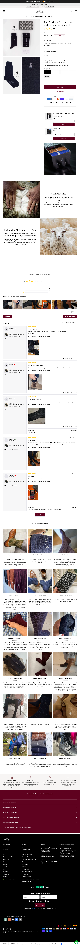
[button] (51, 29)
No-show (5, 871)
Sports (4, 869)
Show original (46, 336)
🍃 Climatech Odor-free (9, 879)
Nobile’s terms (35, 908)
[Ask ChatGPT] (5, 919)
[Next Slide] (75, 304)
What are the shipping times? (10, 822)
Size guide (47, 76)
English (4, 943)
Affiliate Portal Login (27, 881)
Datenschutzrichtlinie (27, 931)
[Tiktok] (7, 929)
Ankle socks (6, 874)
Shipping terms (25, 861)
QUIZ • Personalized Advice (29, 847)
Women (5, 876)
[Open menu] (5, 11)
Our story (24, 852)
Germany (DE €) (14, 943)
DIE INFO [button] (24, 844)
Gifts (4, 854)
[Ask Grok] (20, 919)
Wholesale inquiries (27, 871)
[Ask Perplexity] (13, 919)
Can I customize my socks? (10, 807)
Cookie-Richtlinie (17, 931)
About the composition (51, 51)
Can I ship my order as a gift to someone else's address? (17, 827)
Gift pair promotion (26, 876)
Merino (5, 864)
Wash (47, 55)
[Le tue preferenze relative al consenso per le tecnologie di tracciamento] (77, 943)
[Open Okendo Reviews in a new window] (71, 312)
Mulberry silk (6, 859)
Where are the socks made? (10, 812)
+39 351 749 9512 (49, 6)
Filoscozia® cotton (26, 857)
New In (5, 852)
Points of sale (25, 869)
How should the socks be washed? (11, 817)
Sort (63, 322)
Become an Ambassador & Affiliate (30, 879)
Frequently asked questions (29, 859)
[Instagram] (10, 929)
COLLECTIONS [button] (6, 844)
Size (54, 118)
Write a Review (71, 317)
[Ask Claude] (9, 919)
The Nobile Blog (26, 849)
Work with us (25, 874)
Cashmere (5, 861)
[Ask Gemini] (16, 919)
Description (48, 40)
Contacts (24, 866)
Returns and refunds (27, 864)
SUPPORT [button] (43, 844)
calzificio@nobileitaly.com (32, 6)
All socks (5, 849)
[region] (40, 304)
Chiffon (5, 866)
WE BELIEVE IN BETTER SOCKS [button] (67, 844)
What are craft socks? (27, 854)
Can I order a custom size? (9, 802)
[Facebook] (4, 929)
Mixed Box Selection (8, 847)
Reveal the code (40, 905)
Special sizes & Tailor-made (10, 857)
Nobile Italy (7, 931)
